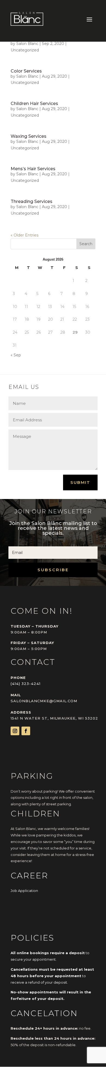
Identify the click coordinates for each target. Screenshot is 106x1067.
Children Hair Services (34, 103)
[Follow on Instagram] (15, 731)
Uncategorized (25, 50)
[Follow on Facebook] (25, 731)
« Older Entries (24, 235)
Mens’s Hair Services (33, 168)
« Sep (16, 355)
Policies (32, 938)
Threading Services (31, 201)
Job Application (24, 890)
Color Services (26, 71)
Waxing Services (28, 136)
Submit (80, 482)
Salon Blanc (27, 43)
